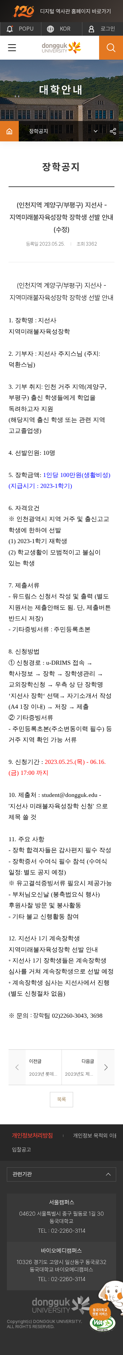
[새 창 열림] (102, 1323)
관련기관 (22, 1174)
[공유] (112, 131)
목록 (61, 1099)
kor (65, 29)
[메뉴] (12, 48)
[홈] (9, 131)
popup (26, 31)
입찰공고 (21, 1149)
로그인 (108, 29)
